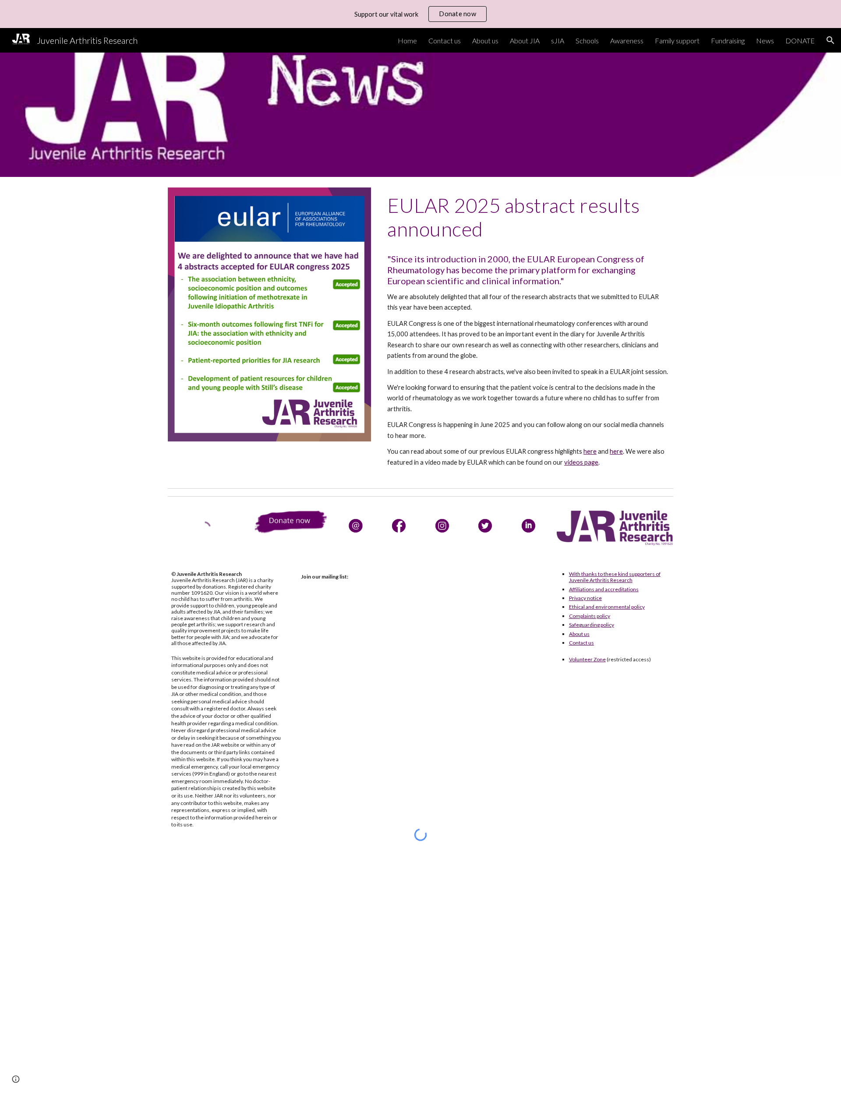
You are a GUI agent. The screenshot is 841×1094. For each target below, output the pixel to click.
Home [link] (407, 40)
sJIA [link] (557, 40)
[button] (830, 40)
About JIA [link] (525, 40)
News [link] (765, 40)
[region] (420, 14)
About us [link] (485, 40)
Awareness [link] (626, 40)
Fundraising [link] (728, 40)
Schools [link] (587, 40)
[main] (528, 217)
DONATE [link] (800, 40)
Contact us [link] (444, 40)
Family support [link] (677, 40)
